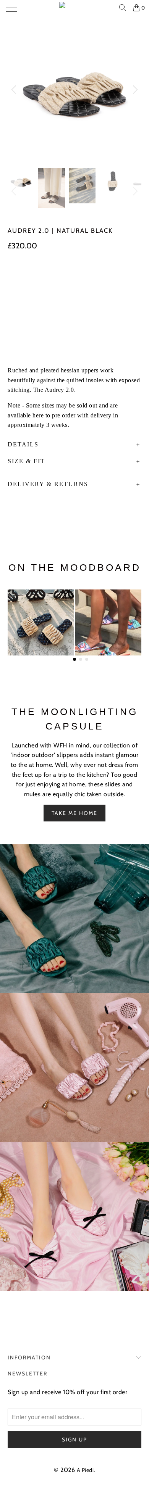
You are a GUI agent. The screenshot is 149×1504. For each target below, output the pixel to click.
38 (55, 275)
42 (15, 291)
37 (35, 275)
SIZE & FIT (26, 461)
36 (16, 275)
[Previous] (15, 89)
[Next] (134, 89)
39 (75, 275)
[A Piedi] (74, 7)
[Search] (123, 7)
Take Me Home (74, 813)
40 (95, 275)
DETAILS (23, 444)
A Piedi (85, 1470)
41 (115, 275)
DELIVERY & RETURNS (48, 484)
